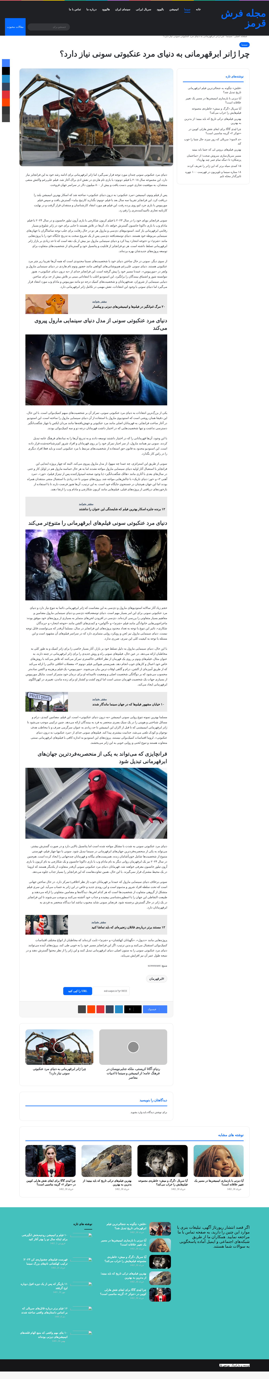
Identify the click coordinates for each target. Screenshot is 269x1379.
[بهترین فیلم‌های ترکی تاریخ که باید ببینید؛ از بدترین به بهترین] (107, 1161)
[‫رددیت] (91, 1009)
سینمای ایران (122, 9)
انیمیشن (174, 9)
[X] (6, 71)
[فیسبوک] (6, 63)
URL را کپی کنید (77, 991)
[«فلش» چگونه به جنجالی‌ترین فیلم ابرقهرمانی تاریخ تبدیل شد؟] (160, 1229)
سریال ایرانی (143, 9)
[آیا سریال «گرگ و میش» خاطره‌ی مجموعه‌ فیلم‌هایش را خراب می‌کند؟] (162, 1161)
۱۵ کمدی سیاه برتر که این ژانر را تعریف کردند (214, 165)
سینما (187, 9)
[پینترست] (100, 1009)
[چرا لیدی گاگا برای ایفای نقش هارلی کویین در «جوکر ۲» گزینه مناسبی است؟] (50, 1161)
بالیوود (160, 9)
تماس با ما (75, 9)
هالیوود (106, 9)
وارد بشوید (136, 1112)
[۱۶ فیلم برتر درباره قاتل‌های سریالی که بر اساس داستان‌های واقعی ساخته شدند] (81, 1317)
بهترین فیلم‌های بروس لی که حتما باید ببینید (216, 149)
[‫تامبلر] (110, 1009)
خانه (198, 9)
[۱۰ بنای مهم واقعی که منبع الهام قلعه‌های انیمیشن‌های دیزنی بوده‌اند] (81, 1341)
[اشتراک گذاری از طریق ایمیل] (6, 110)
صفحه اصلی (241, 36)
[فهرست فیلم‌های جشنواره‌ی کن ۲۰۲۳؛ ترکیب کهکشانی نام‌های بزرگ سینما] (81, 1268)
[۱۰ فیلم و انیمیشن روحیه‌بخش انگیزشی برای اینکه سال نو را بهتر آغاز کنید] (81, 1244)
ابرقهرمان (155, 978)
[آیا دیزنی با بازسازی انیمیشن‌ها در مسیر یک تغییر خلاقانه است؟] (219, 1161)
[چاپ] (82, 1009)
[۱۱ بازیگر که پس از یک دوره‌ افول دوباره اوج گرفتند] (81, 1293)
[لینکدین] (119, 1009)
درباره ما (91, 9)
